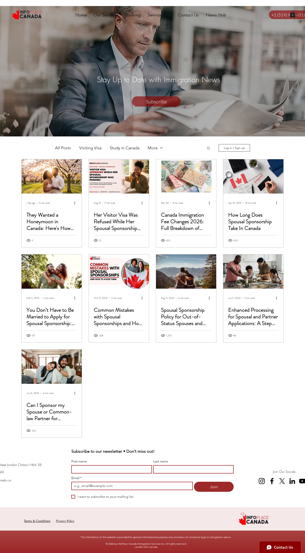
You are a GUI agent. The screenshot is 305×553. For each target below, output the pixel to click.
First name (79, 461)
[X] (282, 481)
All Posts (63, 147)
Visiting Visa (90, 147)
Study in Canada (124, 147)
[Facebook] (272, 481)
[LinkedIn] (292, 481)
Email (76, 478)
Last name (160, 461)
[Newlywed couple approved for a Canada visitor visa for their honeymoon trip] (52, 176)
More (153, 147)
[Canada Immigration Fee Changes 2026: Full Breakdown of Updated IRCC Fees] (186, 176)
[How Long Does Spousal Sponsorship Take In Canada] (253, 176)
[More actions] (76, 202)
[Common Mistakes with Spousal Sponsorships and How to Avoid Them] (119, 271)
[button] (292, 13)
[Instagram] (262, 481)
